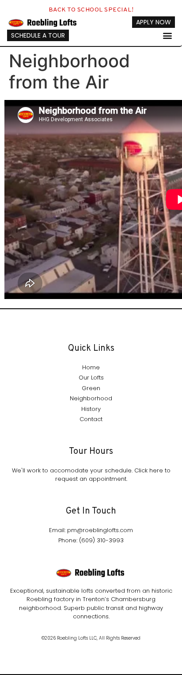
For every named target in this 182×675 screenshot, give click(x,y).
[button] (167, 35)
